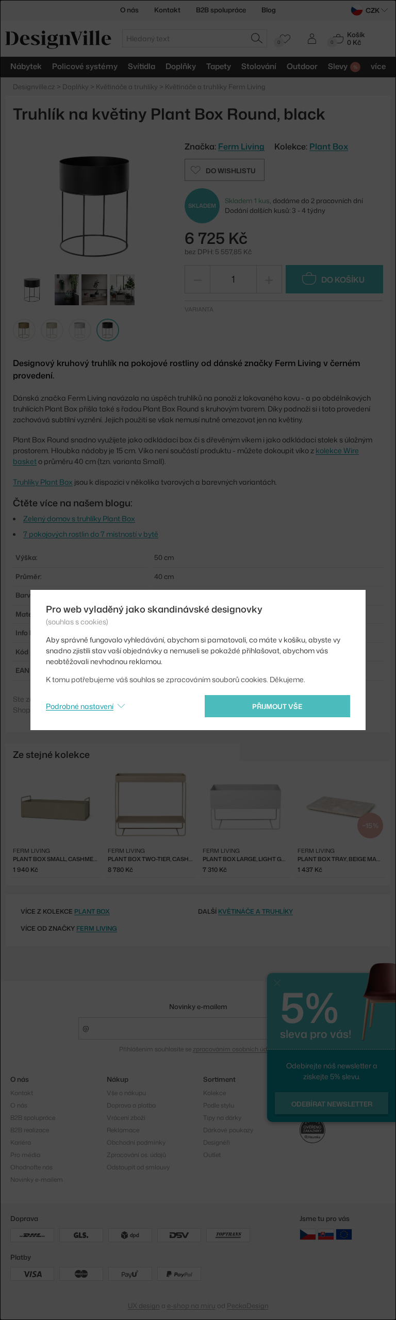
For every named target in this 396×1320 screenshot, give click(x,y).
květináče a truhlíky (255, 911)
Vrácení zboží (126, 1117)
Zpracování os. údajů (136, 1154)
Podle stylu (218, 1105)
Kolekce (214, 1092)
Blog (268, 9)
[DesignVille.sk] (326, 1234)
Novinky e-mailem (198, 1006)
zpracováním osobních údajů (234, 1049)
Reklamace (123, 1130)
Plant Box (328, 146)
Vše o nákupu (126, 1092)
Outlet (212, 1154)
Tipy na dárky (222, 1117)
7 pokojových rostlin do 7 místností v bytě (90, 534)
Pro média (25, 1154)
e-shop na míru (191, 1305)
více (378, 66)
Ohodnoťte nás (31, 1167)
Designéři (216, 1142)
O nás (129, 9)
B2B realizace (29, 1130)
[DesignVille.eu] (344, 1234)
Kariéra (20, 1142)
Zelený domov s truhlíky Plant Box (79, 518)
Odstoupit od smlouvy (138, 1167)
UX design (144, 1305)
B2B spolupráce (221, 9)
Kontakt (167, 9)
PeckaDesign (248, 1305)
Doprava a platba (131, 1105)
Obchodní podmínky (136, 1142)
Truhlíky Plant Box (43, 482)
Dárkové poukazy (228, 1130)
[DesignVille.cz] (308, 1234)
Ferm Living (96, 928)
